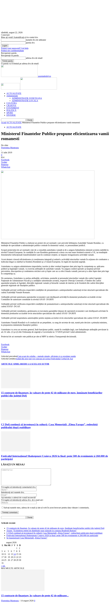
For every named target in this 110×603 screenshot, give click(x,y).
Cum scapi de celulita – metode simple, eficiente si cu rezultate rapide (46, 356)
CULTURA (11, 103)
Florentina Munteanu (10, 148)
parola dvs (30, 43)
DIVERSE (11, 115)
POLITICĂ (11, 110)
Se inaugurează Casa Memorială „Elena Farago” (26, 538)
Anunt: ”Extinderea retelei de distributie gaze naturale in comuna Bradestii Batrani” (41, 530)
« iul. (3, 566)
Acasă (3, 122)
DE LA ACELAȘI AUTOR (36, 364)
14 (15, 554)
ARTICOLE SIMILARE (12, 364)
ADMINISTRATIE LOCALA (25, 100)
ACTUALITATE (13, 93)
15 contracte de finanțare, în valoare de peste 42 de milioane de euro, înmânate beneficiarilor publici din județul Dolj (55, 528)
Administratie (12, 96)
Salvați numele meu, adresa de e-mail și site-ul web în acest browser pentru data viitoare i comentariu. (46, 507)
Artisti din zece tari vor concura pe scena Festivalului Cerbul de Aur (44, 359)
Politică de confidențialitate (12, 50)
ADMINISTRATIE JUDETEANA (27, 98)
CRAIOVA (11, 105)
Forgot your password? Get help (14, 48)
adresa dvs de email (34, 58)
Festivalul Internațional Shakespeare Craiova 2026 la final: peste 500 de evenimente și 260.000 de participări (52, 535)
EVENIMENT (12, 108)
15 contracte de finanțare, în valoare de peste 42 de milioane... (35, 595)
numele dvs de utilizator (36, 40)
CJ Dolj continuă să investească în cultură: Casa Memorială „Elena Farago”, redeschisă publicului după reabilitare (54, 533)
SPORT (9, 113)
